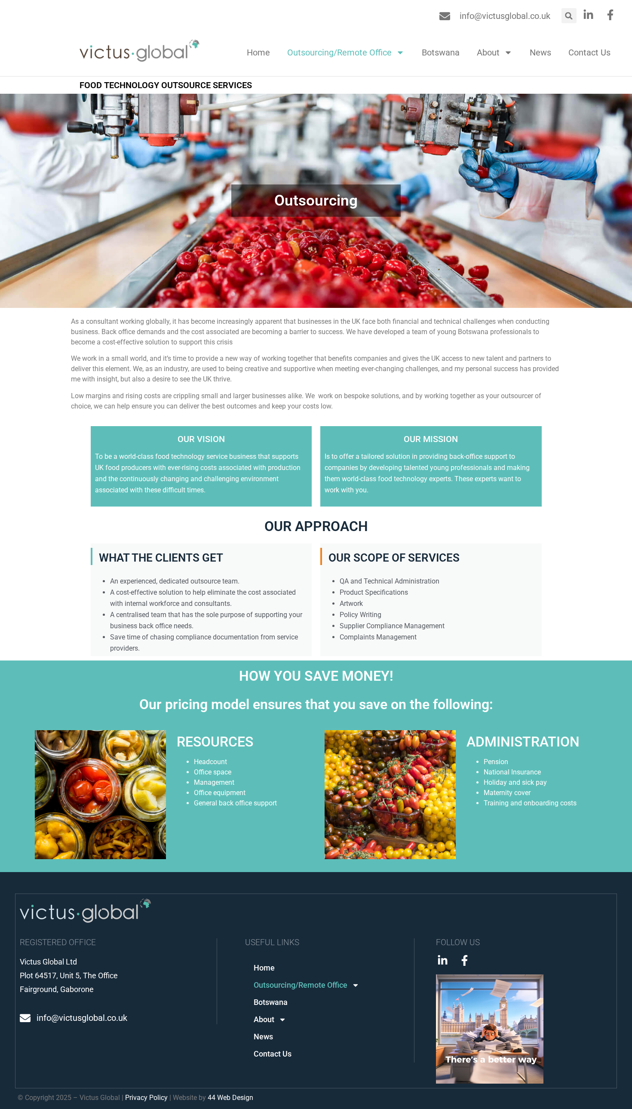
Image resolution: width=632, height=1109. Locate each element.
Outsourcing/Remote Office (339, 52)
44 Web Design (230, 1098)
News (540, 52)
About (488, 52)
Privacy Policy (146, 1098)
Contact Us (589, 52)
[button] (569, 15)
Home (258, 52)
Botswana (441, 52)
